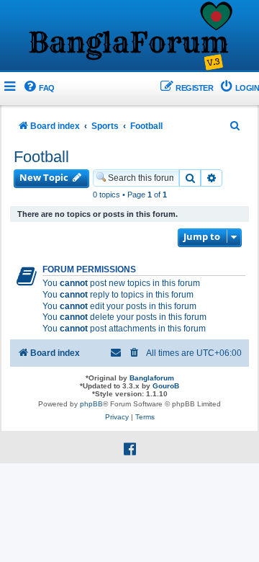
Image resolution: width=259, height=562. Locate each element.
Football (41, 157)
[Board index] (129, 36)
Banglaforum (152, 378)
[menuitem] (38, 88)
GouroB (166, 386)
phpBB (91, 404)
